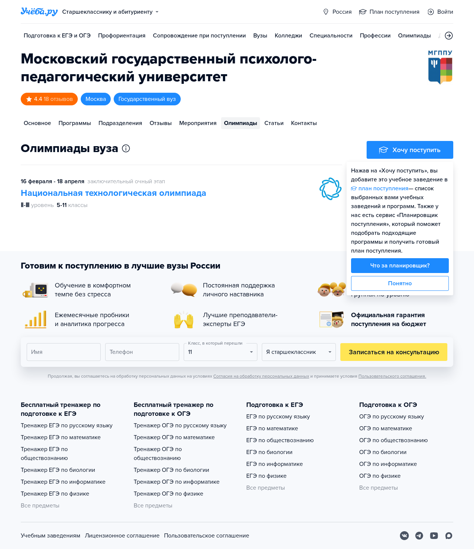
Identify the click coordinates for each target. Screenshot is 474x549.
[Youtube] (434, 535)
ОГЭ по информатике (388, 464)
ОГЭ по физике (380, 476)
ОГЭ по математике (385, 428)
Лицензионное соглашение (122, 535)
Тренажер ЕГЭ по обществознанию (44, 454)
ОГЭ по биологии (383, 452)
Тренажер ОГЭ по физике (168, 493)
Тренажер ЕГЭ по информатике (63, 482)
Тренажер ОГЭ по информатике (177, 482)
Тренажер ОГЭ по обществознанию (158, 454)
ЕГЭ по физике (266, 476)
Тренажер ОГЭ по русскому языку (180, 425)
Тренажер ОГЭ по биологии (171, 470)
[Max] (448, 535)
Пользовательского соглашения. (392, 376)
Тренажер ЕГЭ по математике (61, 437)
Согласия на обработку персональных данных (261, 376)
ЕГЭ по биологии (269, 452)
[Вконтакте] (404, 535)
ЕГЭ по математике (272, 428)
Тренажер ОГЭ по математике (174, 437)
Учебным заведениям (50, 535)
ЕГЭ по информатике (274, 464)
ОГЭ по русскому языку (391, 416)
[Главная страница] (39, 11)
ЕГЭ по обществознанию (280, 440)
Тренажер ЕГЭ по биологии (58, 470)
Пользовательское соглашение (206, 535)
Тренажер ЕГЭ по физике (55, 493)
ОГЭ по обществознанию (393, 440)
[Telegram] (419, 535)
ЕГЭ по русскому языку (278, 416)
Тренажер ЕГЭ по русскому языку (67, 425)
